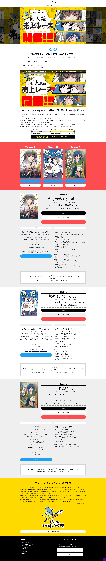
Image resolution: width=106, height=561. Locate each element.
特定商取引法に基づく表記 (27, 544)
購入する (30, 185)
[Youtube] (75, 539)
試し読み (63, 213)
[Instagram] (67, 539)
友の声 (48, 5)
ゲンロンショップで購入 (63, 217)
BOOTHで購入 (63, 222)
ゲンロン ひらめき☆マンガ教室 (53, 531)
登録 (70, 554)
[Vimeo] (72, 539)
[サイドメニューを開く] (21, 2)
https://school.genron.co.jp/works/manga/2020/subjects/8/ (35, 67)
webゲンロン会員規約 (26, 545)
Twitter (30, 180)
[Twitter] (70, 539)
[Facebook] (64, 539)
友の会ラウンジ (58, 5)
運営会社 (24, 548)
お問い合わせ (25, 550)
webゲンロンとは (25, 542)
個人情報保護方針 (25, 547)
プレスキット (25, 551)
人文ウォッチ (52, 5)
